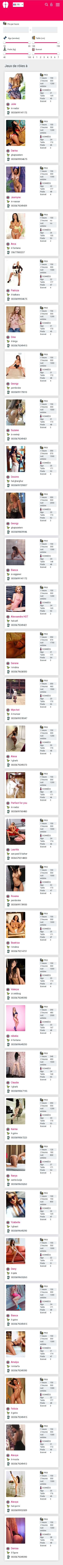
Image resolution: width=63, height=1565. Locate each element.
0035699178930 (19, 904)
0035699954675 (19, 159)
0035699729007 (19, 485)
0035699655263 (19, 1184)
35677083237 (18, 252)
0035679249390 (19, 997)
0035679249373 (19, 764)
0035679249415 (19, 345)
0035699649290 (19, 1230)
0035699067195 (19, 1091)
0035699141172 (19, 112)
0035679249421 (19, 438)
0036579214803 (19, 858)
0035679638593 (19, 671)
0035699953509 (19, 1510)
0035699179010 (19, 392)
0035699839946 (19, 532)
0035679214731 (19, 951)
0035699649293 (19, 1044)
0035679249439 (19, 205)
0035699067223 (19, 1137)
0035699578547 (19, 718)
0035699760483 (19, 811)
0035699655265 (19, 1277)
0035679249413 (19, 1463)
